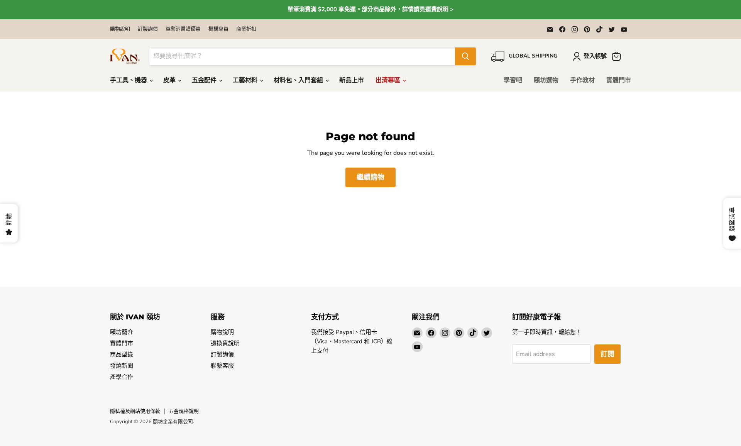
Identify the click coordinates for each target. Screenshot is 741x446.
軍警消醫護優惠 (183, 29)
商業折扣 (246, 29)
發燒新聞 (121, 366)
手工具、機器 (129, 80)
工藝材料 (246, 80)
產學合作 (121, 377)
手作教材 (582, 80)
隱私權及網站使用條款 (135, 411)
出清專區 (389, 80)
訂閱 (607, 354)
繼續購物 (370, 177)
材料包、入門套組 (299, 80)
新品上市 (351, 80)
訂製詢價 (148, 29)
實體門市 (618, 80)
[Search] (465, 56)
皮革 (170, 80)
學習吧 (513, 80)
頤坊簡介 (121, 332)
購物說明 (120, 29)
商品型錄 (121, 354)
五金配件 (205, 80)
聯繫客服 (222, 366)
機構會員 (218, 29)
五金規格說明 (184, 411)
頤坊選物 (546, 80)
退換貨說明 (225, 343)
